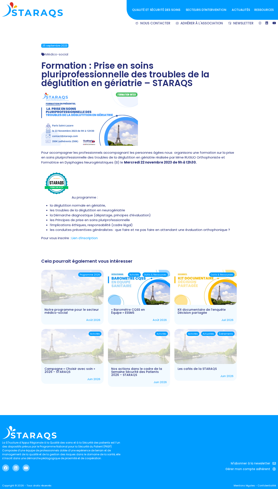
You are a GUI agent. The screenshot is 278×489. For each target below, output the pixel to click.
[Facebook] (5, 467)
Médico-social (56, 54)
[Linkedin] (15, 467)
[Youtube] (26, 467)
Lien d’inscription (84, 238)
